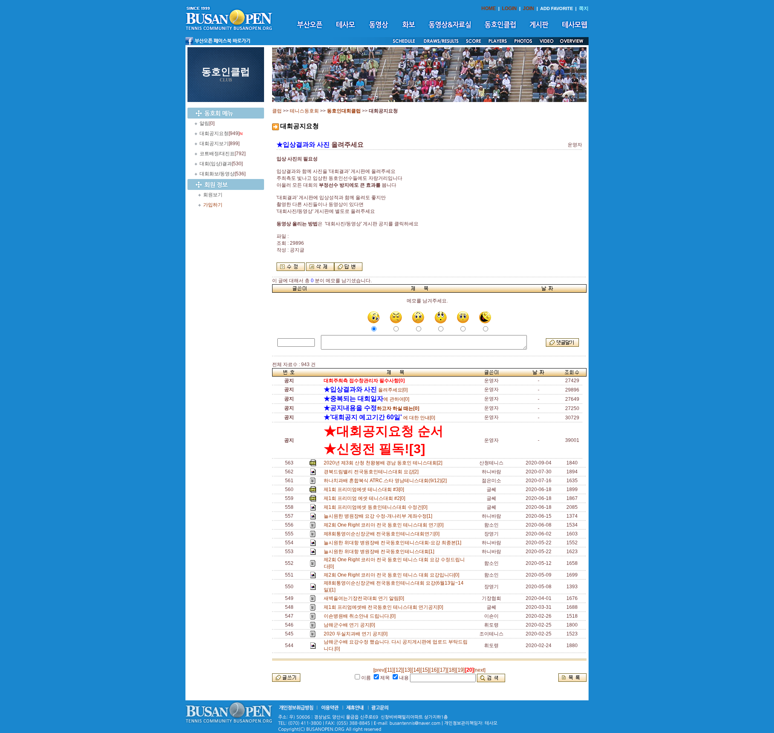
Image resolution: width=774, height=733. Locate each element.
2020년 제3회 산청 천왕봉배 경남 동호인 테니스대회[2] (384, 463)
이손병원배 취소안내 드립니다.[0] (361, 616)
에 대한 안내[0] (379, 418)
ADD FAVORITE (556, 8)
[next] (479, 670)
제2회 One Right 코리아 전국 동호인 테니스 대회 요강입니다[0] (393, 575)
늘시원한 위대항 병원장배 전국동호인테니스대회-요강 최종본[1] (394, 543)
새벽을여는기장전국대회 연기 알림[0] (365, 598)
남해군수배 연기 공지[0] (350, 625)
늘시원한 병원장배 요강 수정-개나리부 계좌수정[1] (379, 516)
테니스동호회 (304, 111)
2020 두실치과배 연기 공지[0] (357, 634)
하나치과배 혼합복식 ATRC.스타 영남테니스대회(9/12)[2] (386, 480)
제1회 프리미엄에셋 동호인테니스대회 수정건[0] (377, 507)
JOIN (528, 8)
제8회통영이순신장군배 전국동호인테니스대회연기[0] (383, 534)
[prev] (379, 670)
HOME (488, 8)
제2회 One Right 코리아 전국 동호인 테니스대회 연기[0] (385, 525)
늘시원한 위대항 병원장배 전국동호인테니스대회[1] (380, 551)
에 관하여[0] (366, 399)
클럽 (277, 111)
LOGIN (509, 8)
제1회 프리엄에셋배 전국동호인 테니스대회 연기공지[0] (384, 607)
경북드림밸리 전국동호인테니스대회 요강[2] (372, 472)
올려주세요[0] (366, 390)
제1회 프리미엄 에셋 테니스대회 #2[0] (366, 498)
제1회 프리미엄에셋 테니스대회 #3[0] (365, 489)
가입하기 (213, 205)
